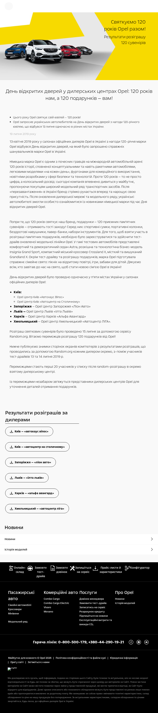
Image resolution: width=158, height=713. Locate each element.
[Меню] (9, 6)
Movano (48, 611)
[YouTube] (146, 642)
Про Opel (124, 592)
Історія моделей (125, 603)
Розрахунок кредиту (92, 611)
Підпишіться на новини (93, 616)
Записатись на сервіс (92, 607)
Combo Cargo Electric (56, 603)
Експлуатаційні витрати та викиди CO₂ (95, 622)
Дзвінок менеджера (91, 599)
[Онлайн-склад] (22, 6)
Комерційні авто (61, 592)
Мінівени (13, 613)
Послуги (88, 592)
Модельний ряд (18, 621)
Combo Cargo (52, 599)
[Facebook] (131, 642)
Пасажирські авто (21, 596)
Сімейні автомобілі (19, 605)
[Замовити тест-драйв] (138, 6)
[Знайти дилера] (150, 6)
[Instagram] (139, 642)
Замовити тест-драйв (93, 603)
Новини (119, 599)
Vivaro (47, 607)
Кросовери (15, 609)
